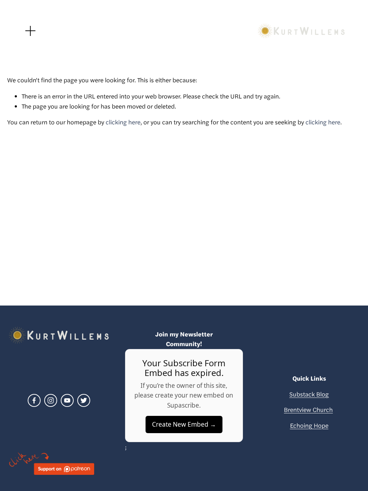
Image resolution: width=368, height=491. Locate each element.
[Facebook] (34, 400)
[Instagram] (50, 400)
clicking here (123, 122)
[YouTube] (67, 400)
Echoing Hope (309, 425)
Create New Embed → (184, 424)
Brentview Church (308, 409)
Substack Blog (309, 394)
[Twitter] (83, 400)
